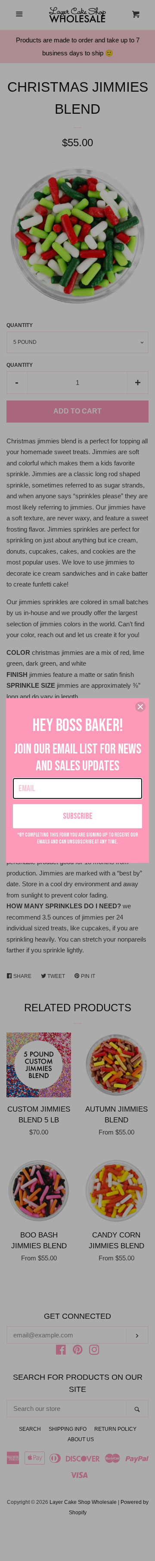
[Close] (140, 707)
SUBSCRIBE (78, 816)
